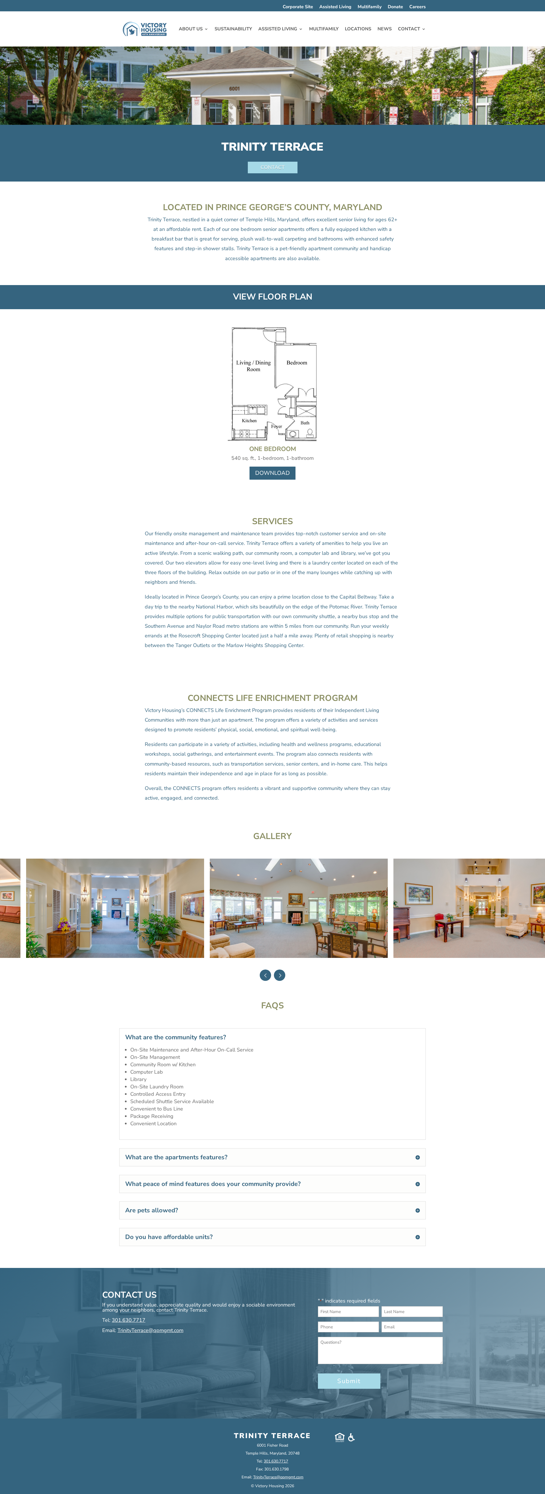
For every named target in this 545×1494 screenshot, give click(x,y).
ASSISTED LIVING (277, 29)
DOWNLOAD (272, 473)
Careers (417, 7)
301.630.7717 (276, 1461)
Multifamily (370, 7)
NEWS (385, 29)
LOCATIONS (358, 29)
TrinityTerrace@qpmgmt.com (150, 1330)
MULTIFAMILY (324, 29)
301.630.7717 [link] (128, 1320)
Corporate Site (298, 7)
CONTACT (409, 29)
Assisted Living (335, 7)
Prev (265, 975)
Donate (395, 7)
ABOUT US (191, 29)
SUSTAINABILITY (233, 29)
